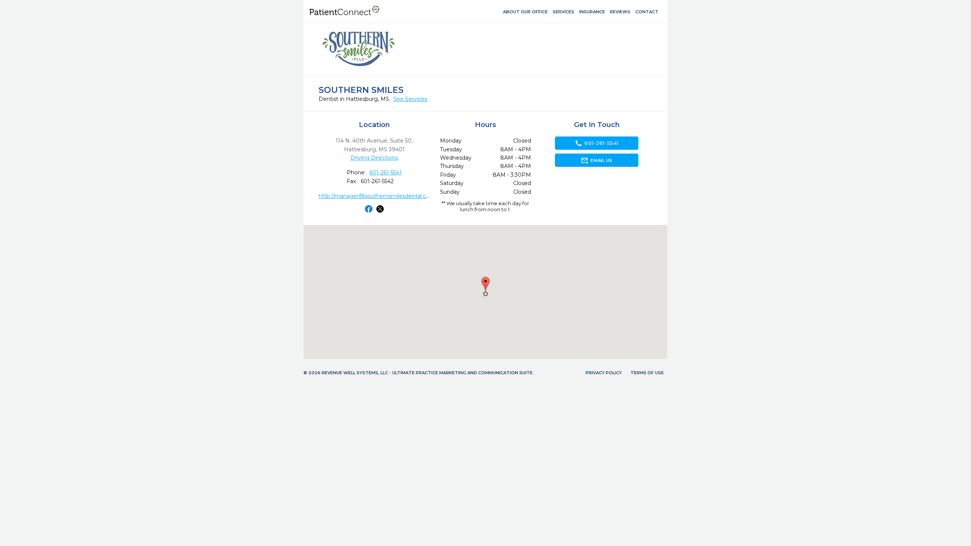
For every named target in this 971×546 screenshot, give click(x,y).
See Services (410, 99)
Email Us (596, 160)
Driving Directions (374, 157)
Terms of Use (647, 372)
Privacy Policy (604, 372)
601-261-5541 (385, 172)
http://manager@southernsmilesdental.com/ (378, 196)
